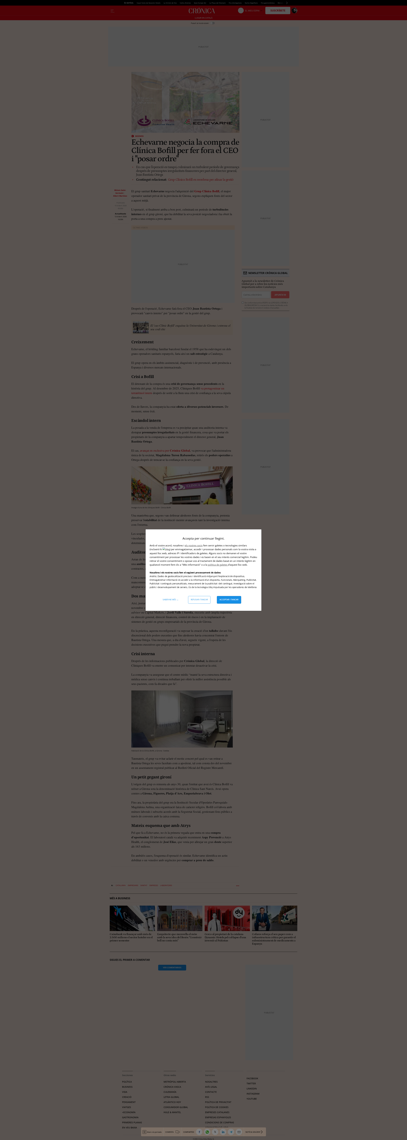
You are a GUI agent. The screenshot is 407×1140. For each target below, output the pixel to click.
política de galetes (218, 564)
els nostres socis (194, 545)
